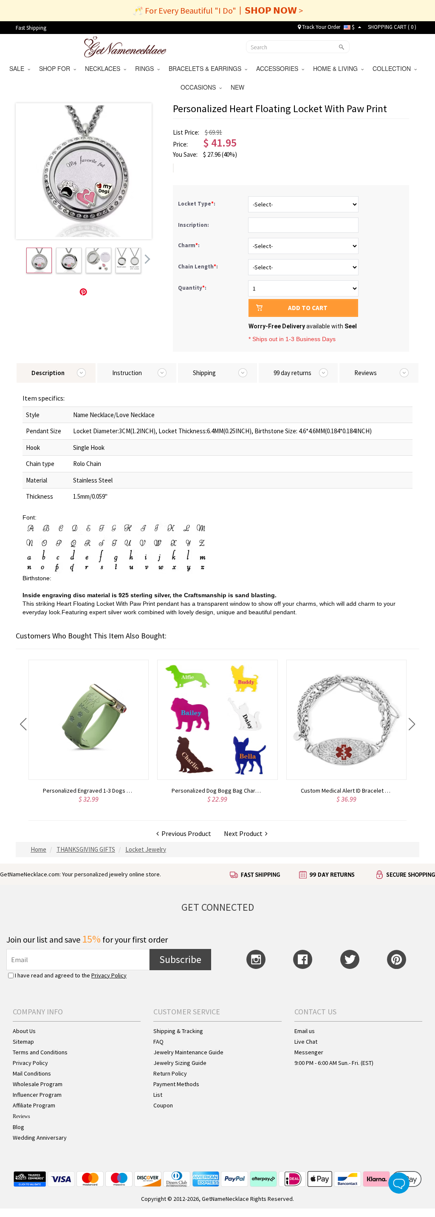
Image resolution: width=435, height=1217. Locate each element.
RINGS (146, 68)
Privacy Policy (109, 975)
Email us (304, 1031)
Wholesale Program (37, 1084)
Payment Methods (176, 1084)
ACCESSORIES (279, 68)
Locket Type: (197, 203)
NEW (238, 87)
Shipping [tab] (204, 373)
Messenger (308, 1052)
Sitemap (23, 1041)
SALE (18, 68)
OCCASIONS (200, 87)
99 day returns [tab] (292, 373)
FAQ (158, 1041)
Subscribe (180, 959)
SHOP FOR (56, 68)
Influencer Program (37, 1094)
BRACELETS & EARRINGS (207, 68)
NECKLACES (104, 68)
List (157, 1094)
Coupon (163, 1105)
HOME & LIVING (337, 68)
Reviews (21, 1116)
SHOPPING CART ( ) (392, 27)
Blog (18, 1127)
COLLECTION (393, 68)
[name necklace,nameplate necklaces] (125, 46)
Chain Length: (198, 266)
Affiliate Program (34, 1105)
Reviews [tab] (365, 373)
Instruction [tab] (127, 373)
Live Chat (305, 1041)
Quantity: (192, 287)
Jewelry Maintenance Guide (188, 1052)
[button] (23, 724)
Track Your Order (320, 27)
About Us (24, 1031)
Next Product (244, 833)
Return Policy (170, 1073)
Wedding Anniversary (40, 1137)
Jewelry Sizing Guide (179, 1063)
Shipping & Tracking (178, 1031)
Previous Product (185, 833)
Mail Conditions (32, 1073)
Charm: (189, 245)
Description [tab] (48, 373)
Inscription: (194, 225)
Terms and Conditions (40, 1052)
